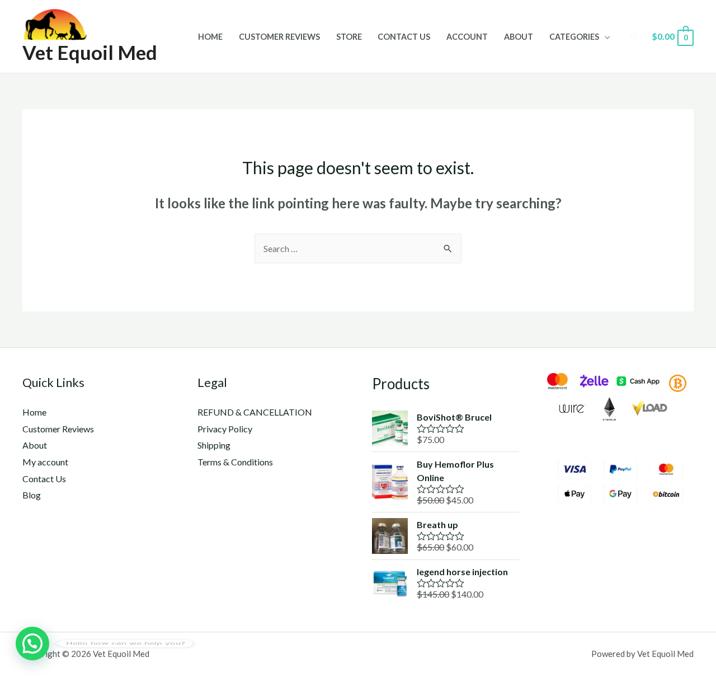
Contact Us (404, 36)
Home (210, 36)
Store (349, 36)
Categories (574, 36)
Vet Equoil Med (89, 52)
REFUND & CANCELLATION (254, 412)
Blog (31, 494)
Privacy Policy (224, 428)
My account (45, 461)
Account (467, 36)
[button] (32, 643)
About (518, 36)
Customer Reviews (279, 36)
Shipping (213, 445)
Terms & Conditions (235, 461)
